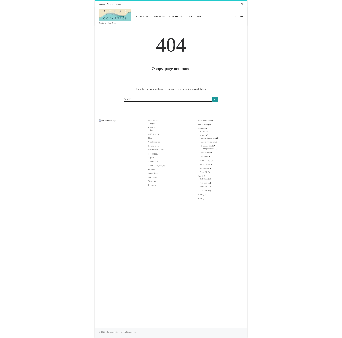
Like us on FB (153, 146)
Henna (200, 195)
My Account (153, 121)
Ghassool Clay (205, 160)
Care (199, 176)
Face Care (203, 183)
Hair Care (203, 187)
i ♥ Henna (152, 185)
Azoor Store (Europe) (156, 166)
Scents (200, 199)
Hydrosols (205, 153)
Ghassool (151, 169)
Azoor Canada (153, 162)
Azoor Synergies (207, 142)
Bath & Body (203, 125)
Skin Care (203, 191)
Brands (200, 129)
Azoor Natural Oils (208, 138)
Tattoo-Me (152, 181)
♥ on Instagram (154, 142)
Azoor (202, 135)
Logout (153, 123)
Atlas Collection (204, 121)
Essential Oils (206, 146)
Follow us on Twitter (156, 150)
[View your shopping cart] (241, 4)
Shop (150, 138)
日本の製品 (153, 154)
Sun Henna (152, 177)
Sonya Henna (153, 173)
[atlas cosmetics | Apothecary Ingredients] (115, 14)
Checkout (151, 127)
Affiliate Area (153, 134)
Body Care (204, 179)
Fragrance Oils (208, 149)
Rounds (204, 156)
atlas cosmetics (112, 332)
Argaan (151, 158)
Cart (151, 130)
